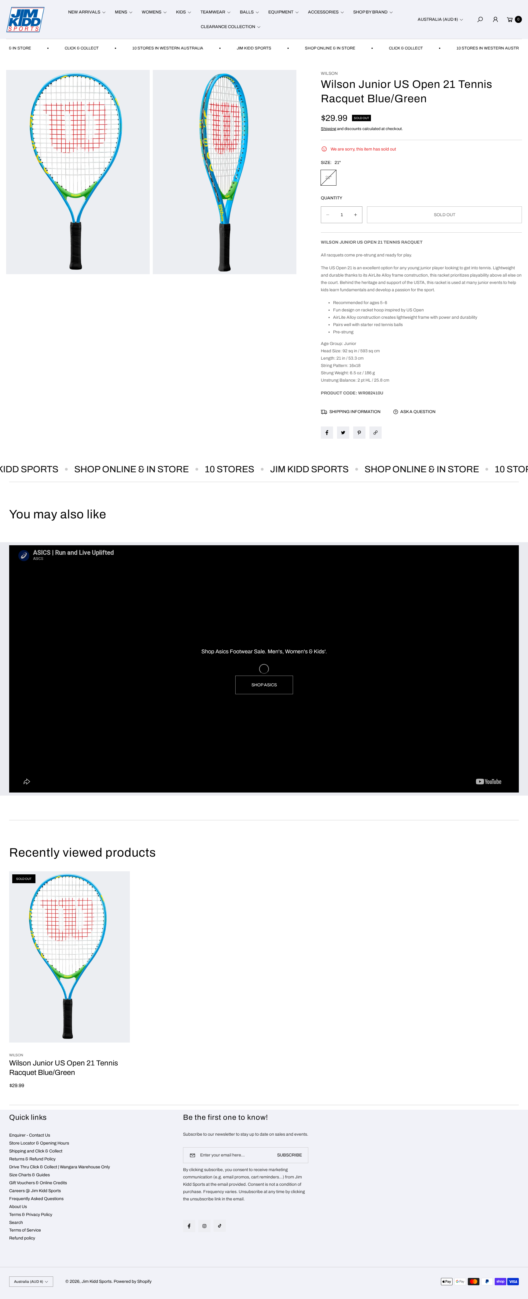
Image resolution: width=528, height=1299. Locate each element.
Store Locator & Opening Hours (39, 1143)
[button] (86, 12)
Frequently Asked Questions (36, 1198)
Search (16, 1222)
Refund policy (22, 1238)
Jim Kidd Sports (97, 1281)
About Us (18, 1206)
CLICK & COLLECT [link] (51, 48)
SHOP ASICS (264, 685)
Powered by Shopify (133, 1281)
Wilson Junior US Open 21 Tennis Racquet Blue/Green (63, 1068)
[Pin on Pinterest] (359, 432)
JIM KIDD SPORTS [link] (223, 48)
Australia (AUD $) (438, 19)
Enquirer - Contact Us (29, 1135)
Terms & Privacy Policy (30, 1214)
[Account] (495, 19)
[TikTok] (220, 1226)
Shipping (328, 129)
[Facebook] (189, 1226)
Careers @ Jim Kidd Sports (35, 1190)
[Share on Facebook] (327, 432)
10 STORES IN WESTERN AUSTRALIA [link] (136, 48)
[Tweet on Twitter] (343, 432)
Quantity (331, 198)
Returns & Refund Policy (32, 1159)
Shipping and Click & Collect (35, 1151)
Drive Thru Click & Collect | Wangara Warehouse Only (59, 1167)
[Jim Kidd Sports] (25, 19)
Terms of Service (25, 1230)
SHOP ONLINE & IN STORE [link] (299, 48)
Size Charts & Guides (29, 1175)
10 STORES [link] (204, 469)
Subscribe (289, 1155)
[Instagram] (204, 1226)
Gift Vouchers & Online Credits (38, 1183)
